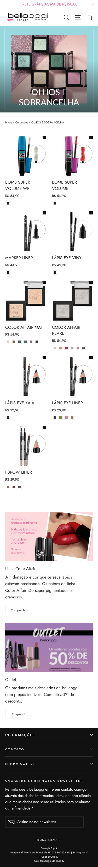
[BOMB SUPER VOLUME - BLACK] (55, 203)
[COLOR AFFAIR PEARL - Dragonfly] (66, 348)
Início (8, 122)
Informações (20, 735)
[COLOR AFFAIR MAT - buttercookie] (8, 342)
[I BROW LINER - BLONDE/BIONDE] (8, 487)
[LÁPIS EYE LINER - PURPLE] (66, 418)
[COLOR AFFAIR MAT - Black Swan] (37, 342)
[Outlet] (49, 647)
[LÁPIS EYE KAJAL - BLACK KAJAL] (8, 418)
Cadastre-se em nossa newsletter (44, 781)
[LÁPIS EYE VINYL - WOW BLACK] (55, 272)
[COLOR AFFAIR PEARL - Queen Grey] (72, 348)
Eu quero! (18, 714)
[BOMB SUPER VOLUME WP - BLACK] (8, 203)
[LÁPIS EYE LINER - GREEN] (60, 418)
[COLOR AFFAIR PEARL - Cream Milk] (55, 348)
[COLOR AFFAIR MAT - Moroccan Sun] (31, 342)
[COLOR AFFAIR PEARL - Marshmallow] (60, 348)
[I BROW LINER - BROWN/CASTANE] (14, 487)
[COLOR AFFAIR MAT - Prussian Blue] (25, 342)
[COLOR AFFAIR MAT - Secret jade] (19, 342)
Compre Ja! (18, 610)
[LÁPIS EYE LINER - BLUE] (55, 418)
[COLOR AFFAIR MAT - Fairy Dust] (14, 342)
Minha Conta (19, 764)
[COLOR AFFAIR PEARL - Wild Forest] (83, 348)
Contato (14, 749)
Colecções (21, 122)
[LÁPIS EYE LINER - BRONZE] (72, 418)
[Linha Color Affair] (49, 536)
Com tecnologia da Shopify (49, 861)
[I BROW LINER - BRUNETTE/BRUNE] (19, 487)
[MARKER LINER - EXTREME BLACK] (8, 272)
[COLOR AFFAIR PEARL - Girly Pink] (78, 348)
